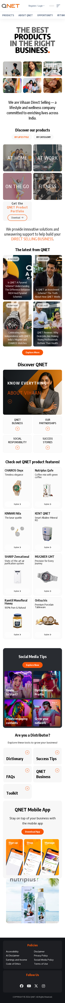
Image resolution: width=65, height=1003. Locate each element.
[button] (59, 6)
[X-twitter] (36, 986)
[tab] (21, 137)
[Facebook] (21, 986)
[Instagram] (43, 986)
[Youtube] (28, 986)
